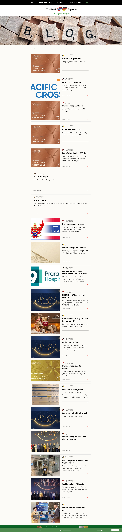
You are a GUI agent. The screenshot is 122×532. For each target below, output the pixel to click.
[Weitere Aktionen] (88, 55)
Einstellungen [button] (100, 530)
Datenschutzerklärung (67, 530)
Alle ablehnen (107, 530)
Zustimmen (115, 530)
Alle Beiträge (33, 49)
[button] (89, 49)
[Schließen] (120, 530)
